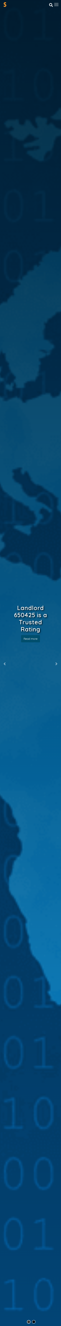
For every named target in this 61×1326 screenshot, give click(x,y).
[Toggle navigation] (56, 4)
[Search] (51, 4)
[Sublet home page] (5, 4)
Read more (30, 638)
